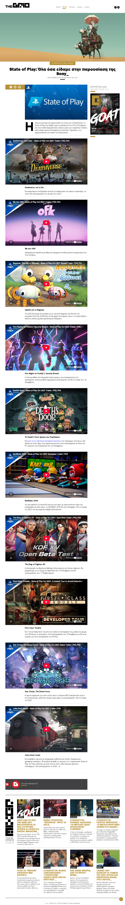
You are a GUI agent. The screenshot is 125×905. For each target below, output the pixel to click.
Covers (87, 7)
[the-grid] (17, 7)
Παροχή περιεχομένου (74, 903)
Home (58, 7)
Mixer (64, 7)
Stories (79, 7)
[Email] (15, 87)
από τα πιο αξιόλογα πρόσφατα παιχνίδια (44, 441)
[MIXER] (9, 835)
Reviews (72, 7)
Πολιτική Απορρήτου (63, 903)
